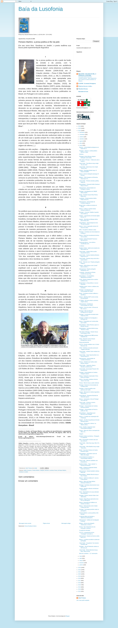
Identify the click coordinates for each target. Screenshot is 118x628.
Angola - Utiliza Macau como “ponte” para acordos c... (88, 266)
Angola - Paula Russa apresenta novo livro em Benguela (88, 499)
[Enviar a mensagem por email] (41, 468)
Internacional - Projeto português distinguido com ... (87, 269)
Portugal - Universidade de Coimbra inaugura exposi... (88, 373)
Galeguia (42, 470)
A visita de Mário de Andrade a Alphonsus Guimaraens (86, 517)
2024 (79, 130)
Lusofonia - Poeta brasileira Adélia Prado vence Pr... (88, 199)
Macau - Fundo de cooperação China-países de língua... (88, 376)
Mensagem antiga (66, 523)
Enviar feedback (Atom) (30, 526)
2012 (79, 591)
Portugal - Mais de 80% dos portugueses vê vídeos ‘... (86, 311)
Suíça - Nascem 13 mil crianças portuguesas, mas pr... (87, 339)
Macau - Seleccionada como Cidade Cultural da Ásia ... (88, 506)
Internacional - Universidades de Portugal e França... (87, 188)
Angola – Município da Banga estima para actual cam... (88, 220)
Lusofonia (51, 470)
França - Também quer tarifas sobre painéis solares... (88, 362)
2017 (79, 580)
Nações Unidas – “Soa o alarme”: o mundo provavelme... (88, 464)
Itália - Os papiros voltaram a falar (87, 229)
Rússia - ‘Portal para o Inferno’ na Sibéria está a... (87, 424)
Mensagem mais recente (25, 523)
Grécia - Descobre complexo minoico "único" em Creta (88, 380)
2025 (79, 128)
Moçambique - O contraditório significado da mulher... (86, 276)
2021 (79, 572)
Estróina (81, 154)
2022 (79, 569)
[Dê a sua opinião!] (43, 468)
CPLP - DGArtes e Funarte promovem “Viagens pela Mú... (88, 348)
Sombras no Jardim (23, 471)
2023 (79, 567)
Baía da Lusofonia (40, 9)
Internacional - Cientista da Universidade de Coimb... (86, 304)
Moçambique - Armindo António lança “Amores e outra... (88, 329)
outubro (81, 136)
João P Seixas (82, 598)
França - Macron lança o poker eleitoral (89, 383)
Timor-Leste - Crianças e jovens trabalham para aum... (87, 403)
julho (80, 143)
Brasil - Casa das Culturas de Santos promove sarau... (88, 450)
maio (80, 556)
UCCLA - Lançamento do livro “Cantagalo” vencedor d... (86, 533)
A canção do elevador (84, 530)
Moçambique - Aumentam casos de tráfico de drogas (88, 454)
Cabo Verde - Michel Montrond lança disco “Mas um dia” (88, 550)
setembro (81, 139)
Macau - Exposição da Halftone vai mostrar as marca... (88, 503)
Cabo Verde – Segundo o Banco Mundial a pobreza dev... (87, 366)
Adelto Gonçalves (28, 470)
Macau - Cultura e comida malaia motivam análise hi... (87, 209)
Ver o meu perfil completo (83, 600)
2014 (79, 587)
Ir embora (81, 246)
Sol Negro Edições (62, 470)
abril (80, 558)
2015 (79, 584)
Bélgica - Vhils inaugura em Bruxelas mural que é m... (88, 178)
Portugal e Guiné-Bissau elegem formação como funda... (87, 157)
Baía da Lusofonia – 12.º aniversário (88, 553)
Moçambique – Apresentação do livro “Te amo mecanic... (88, 223)
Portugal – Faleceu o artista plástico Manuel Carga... (88, 151)
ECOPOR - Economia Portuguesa (87, 83)
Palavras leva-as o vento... (85, 86)
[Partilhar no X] (44, 468)
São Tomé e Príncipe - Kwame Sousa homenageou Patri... (88, 332)
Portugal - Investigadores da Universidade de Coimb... (86, 290)
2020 (79, 574)
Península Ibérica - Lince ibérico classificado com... (87, 243)
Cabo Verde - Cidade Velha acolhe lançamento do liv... (88, 252)
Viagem (81, 434)
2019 (79, 576)
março (81, 560)
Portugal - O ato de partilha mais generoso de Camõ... (87, 389)
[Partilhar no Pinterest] (48, 468)
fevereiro (81, 562)
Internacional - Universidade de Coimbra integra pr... (87, 202)
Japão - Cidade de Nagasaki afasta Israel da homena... (88, 468)
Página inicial (46, 523)
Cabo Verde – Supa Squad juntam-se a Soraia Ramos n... (89, 355)
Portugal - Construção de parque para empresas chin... (88, 315)
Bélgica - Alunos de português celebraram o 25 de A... (86, 524)
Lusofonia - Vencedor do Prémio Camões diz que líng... (87, 273)
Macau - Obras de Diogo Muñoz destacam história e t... (87, 482)
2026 (79, 126)
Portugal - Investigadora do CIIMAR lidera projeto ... (88, 192)
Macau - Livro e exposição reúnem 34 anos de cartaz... (88, 227)
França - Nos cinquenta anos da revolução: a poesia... (87, 527)
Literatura (47, 470)
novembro (82, 134)
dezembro (82, 132)
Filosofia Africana (83, 89)
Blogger (68, 616)
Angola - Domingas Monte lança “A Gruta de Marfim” (88, 171)
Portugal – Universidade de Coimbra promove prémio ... (88, 406)
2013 (79, 589)
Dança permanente (84, 342)
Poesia (55, 470)
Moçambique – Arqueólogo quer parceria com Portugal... (87, 413)
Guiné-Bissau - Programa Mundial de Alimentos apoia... (88, 396)
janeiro (81, 565)
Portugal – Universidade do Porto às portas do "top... (88, 410)
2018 (79, 578)
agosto (81, 141)
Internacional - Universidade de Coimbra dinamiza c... (87, 359)
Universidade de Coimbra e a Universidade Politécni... (86, 457)
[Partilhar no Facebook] (46, 468)
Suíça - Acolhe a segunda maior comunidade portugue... (87, 427)
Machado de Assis (83, 91)
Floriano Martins (35, 470)
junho (81, 145)
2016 (79, 582)
